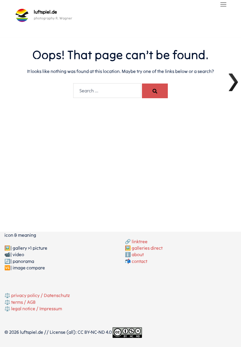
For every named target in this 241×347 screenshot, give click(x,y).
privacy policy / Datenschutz (40, 295)
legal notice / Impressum (36, 308)
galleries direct (147, 248)
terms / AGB (23, 302)
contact (139, 261)
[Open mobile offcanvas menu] (223, 4)
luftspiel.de (45, 12)
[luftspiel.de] (22, 15)
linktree (140, 241)
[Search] (155, 91)
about (138, 254)
